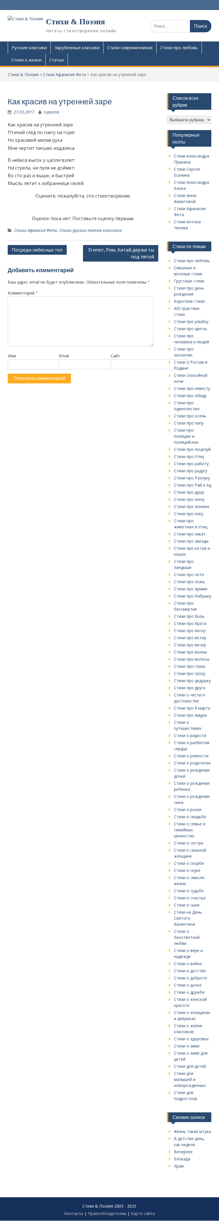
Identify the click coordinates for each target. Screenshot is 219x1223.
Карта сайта (143, 1213)
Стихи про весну (190, 630)
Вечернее (183, 1151)
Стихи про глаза (189, 666)
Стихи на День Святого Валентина (188, 918)
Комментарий (23, 293)
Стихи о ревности (191, 755)
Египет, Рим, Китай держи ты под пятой (121, 253)
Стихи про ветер (190, 637)
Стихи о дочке (188, 985)
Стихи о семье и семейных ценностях (189, 829)
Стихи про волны (190, 652)
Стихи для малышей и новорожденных (190, 1079)
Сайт (115, 355)
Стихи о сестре (188, 843)
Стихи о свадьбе (190, 816)
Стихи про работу (191, 463)
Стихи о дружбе (189, 992)
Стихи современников (130, 47)
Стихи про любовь (179, 47)
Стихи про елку (188, 513)
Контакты (73, 1213)
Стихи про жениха (191, 506)
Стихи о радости (190, 735)
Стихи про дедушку (192, 680)
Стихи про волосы (191, 659)
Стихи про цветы (190, 328)
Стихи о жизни (26, 60)
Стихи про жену (189, 499)
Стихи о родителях (192, 763)
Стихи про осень (190, 416)
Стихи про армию (191, 588)
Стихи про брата (190, 623)
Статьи (56, 60)
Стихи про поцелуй (192, 449)
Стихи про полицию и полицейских (186, 436)
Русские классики (29, 47)
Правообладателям (107, 1213)
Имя (12, 355)
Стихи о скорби (189, 863)
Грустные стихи (189, 281)
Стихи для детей (190, 1066)
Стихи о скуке (187, 870)
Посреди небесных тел (37, 250)
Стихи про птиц (189, 456)
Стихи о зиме (187, 1046)
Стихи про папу (189, 423)
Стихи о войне (188, 963)
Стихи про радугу (190, 470)
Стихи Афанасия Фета (35, 230)
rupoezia (51, 112)
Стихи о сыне (187, 905)
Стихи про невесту (192, 388)
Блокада (182, 1159)
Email (64, 355)
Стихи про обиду (190, 395)
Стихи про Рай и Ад (192, 485)
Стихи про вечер (190, 645)
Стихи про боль (189, 616)
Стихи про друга (189, 687)
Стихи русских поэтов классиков (90, 230)
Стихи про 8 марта (192, 708)
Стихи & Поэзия (75, 21)
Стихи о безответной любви (187, 937)
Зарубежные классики (77, 47)
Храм (179, 1166)
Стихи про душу (189, 492)
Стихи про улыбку (191, 321)
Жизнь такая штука (192, 1131)
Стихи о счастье (190, 898)
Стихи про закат (190, 534)
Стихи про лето (189, 574)
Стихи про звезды (191, 541)
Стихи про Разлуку (192, 478)
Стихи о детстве (190, 970)
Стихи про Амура (190, 715)
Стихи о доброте (190, 978)
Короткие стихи (189, 301)
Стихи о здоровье (191, 1038)
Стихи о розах (187, 809)
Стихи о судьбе (189, 890)
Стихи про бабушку (192, 596)
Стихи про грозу (189, 673)
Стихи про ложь (189, 581)
